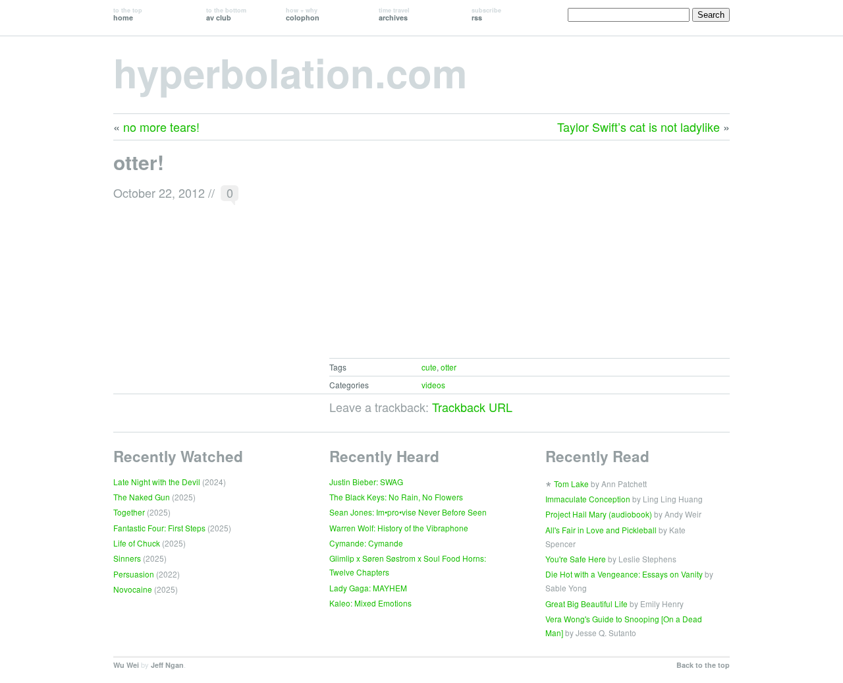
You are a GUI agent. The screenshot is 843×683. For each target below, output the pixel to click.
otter (448, 366)
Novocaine (132, 589)
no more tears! (161, 126)
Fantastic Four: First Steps (159, 527)
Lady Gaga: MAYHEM (368, 587)
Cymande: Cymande (366, 543)
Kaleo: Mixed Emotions (370, 603)
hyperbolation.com (290, 72)
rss (486, 14)
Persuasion (133, 573)
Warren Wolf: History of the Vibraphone (398, 527)
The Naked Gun (141, 496)
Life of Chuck (136, 543)
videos (433, 384)
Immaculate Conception (587, 498)
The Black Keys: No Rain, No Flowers (396, 496)
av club (226, 14)
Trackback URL (472, 406)
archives (394, 14)
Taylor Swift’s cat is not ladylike (638, 126)
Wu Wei (126, 665)
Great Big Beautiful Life (586, 603)
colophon (302, 14)
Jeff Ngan (167, 665)
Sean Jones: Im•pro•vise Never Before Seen (408, 512)
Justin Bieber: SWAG (366, 481)
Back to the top (703, 665)
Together (129, 512)
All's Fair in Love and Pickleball (601, 529)
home (127, 14)
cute (429, 366)
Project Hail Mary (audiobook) (598, 514)
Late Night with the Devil (156, 481)
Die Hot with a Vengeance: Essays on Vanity (624, 573)
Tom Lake (571, 483)
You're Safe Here (575, 558)
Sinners (127, 558)
